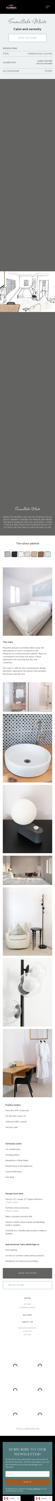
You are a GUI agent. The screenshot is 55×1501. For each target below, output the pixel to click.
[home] (11, 7)
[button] (42, 7)
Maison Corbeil (12, 1211)
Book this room (27, 38)
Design (27, 1335)
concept (27, 1331)
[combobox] (12, 1498)
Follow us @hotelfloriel (27, 1428)
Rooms (27, 1304)
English (12, 1498)
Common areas (28, 1308)
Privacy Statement (34, 1489)
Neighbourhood (27, 1328)
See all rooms (16, 1285)
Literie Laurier (11, 1202)
